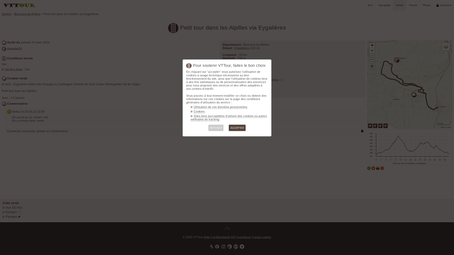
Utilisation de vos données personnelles (220, 107)
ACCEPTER (237, 128)
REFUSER (216, 128)
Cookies (199, 111)
